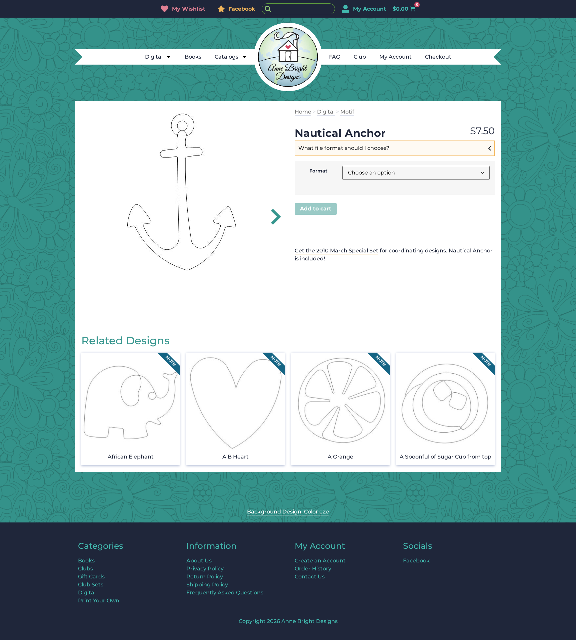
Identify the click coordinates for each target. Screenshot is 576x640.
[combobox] (298, 8)
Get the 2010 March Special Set (336, 250)
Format (318, 170)
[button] (272, 217)
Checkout (438, 57)
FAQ (334, 57)
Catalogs (226, 57)
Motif (347, 112)
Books (193, 57)
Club (360, 57)
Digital (154, 57)
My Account (395, 57)
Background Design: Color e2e (288, 511)
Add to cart (315, 208)
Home (303, 112)
